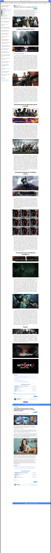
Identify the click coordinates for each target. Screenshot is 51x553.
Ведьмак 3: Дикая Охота (18, 5)
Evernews (18, 484)
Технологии (16, 406)
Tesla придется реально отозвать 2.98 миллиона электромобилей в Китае (25, 468)
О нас (1, 78)
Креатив (26, 394)
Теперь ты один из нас (21, 394)
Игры (32, 394)
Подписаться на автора (33, 399)
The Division (23, 393)
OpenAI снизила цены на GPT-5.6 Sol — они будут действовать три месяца (25, 467)
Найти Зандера (30, 394)
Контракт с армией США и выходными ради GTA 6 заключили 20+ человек (25, 466)
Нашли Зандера (16, 394)
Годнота (35, 394)
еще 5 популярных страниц (3, 16)
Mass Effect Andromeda (29, 393)
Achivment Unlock (34, 393)
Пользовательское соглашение (4, 79)
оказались (30, 427)
